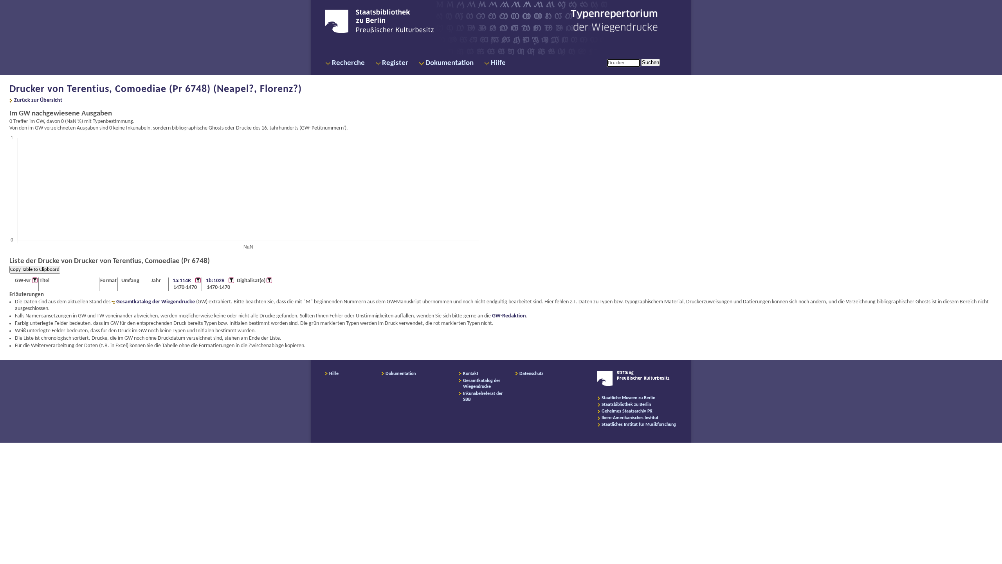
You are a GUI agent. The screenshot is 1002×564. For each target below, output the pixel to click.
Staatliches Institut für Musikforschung (639, 424)
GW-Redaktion (509, 316)
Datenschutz (531, 373)
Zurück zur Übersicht (38, 100)
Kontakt (470, 373)
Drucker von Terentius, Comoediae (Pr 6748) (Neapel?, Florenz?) (155, 89)
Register (395, 63)
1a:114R (182, 281)
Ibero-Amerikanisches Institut (630, 418)
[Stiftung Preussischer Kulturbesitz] (633, 384)
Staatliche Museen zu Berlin (628, 398)
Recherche (348, 63)
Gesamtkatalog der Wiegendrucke (155, 302)
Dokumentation (449, 63)
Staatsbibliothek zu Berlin (626, 404)
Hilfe (498, 63)
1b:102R (215, 281)
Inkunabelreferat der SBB (483, 396)
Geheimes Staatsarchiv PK (627, 411)
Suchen (650, 62)
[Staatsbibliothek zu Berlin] (379, 32)
